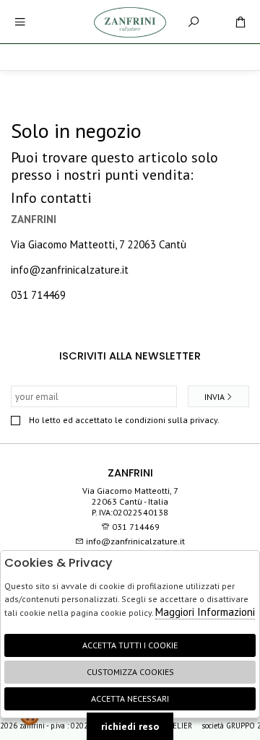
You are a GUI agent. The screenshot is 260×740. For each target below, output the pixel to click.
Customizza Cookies (130, 671)
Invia (214, 396)
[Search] (193, 22)
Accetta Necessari (130, 698)
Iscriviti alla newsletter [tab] (130, 356)
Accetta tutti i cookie (130, 645)
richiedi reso (130, 726)
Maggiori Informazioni (205, 612)
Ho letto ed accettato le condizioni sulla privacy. (124, 419)
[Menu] (20, 22)
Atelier (178, 726)
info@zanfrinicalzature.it (70, 270)
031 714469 (38, 295)
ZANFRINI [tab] (130, 473)
